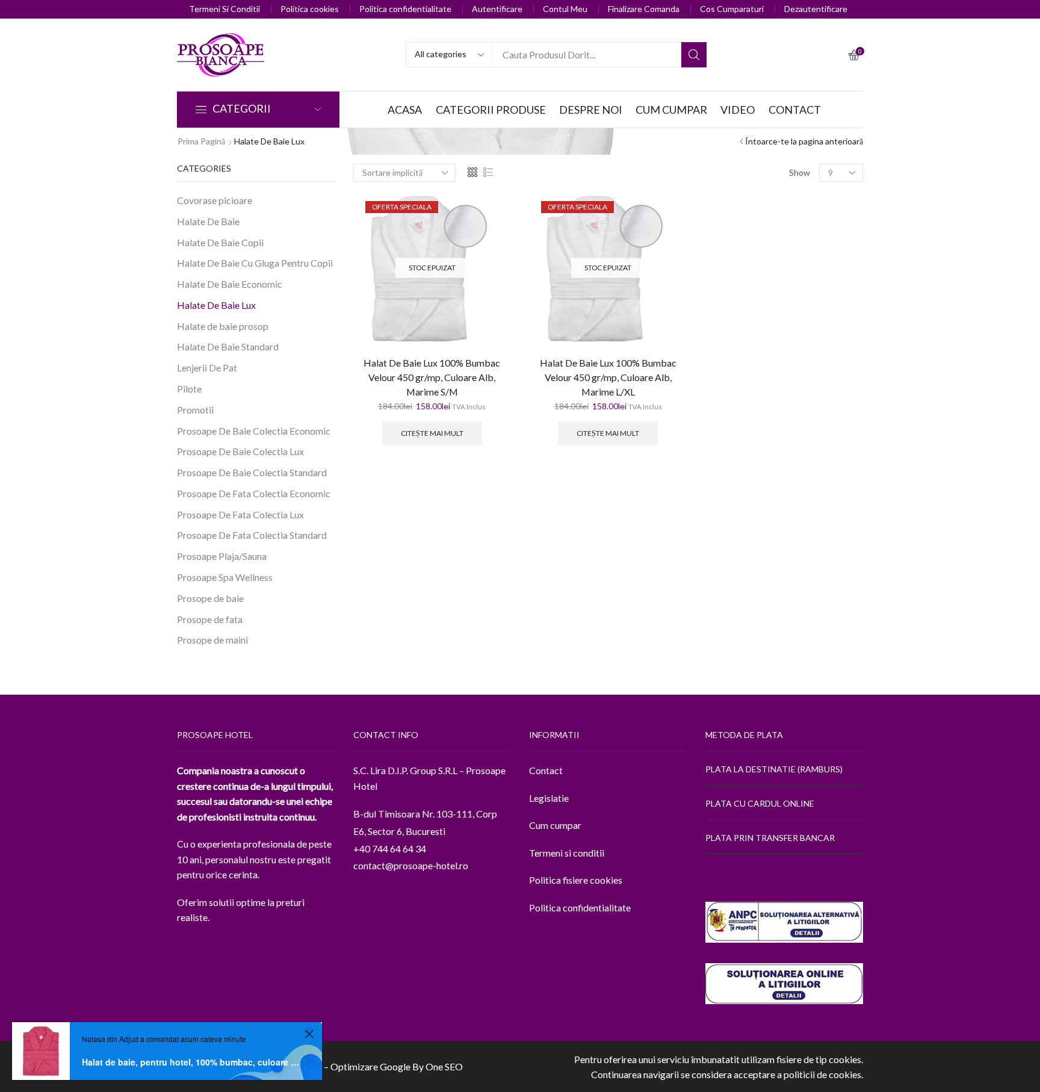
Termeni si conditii (566, 852)
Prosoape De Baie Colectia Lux (240, 451)
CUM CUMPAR (671, 109)
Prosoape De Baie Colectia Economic (253, 430)
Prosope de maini (212, 639)
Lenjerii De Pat (207, 367)
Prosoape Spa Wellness (225, 577)
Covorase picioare (214, 200)
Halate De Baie (208, 221)
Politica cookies (309, 9)
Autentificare (497, 9)
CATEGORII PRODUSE (491, 109)
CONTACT (795, 109)
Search (694, 54)
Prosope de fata (210, 619)
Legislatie (549, 798)
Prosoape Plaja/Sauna (222, 556)
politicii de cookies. (823, 1074)
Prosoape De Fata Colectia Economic (253, 493)
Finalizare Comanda (643, 9)
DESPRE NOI (590, 109)
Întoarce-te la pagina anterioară (804, 141)
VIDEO (737, 109)
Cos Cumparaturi (732, 9)
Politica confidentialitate (405, 9)
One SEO (444, 1066)
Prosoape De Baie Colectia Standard (252, 472)
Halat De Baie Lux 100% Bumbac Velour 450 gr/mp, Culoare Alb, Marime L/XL (608, 377)
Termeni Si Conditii (224, 9)
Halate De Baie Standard (228, 346)
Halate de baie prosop (222, 326)
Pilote (189, 388)
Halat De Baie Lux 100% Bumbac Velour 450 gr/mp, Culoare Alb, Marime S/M (432, 377)
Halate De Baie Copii (220, 242)
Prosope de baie (210, 598)
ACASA (405, 109)
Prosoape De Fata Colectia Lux (240, 514)
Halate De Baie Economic (229, 284)
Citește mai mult (432, 433)
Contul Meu (565, 9)
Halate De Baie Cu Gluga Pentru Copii (255, 262)
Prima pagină (201, 141)
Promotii (195, 409)
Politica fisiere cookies (575, 880)
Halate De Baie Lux (216, 305)
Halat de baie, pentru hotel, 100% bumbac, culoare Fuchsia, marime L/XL (191, 1062)
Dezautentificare (815, 9)
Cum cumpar (555, 825)
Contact (546, 770)
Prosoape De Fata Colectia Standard (252, 535)
